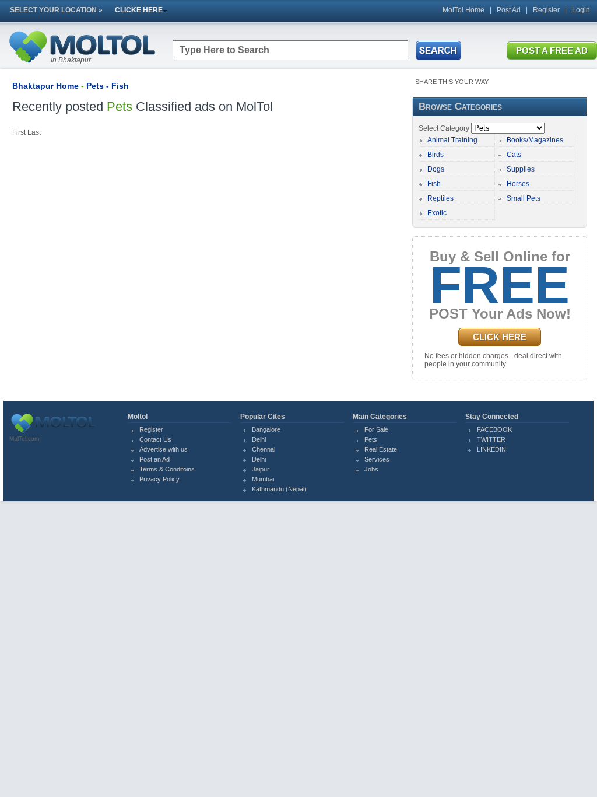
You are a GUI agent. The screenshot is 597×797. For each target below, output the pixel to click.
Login (581, 10)
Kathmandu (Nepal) (279, 488)
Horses (518, 184)
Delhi (259, 439)
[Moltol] (81, 65)
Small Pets (523, 198)
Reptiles (440, 198)
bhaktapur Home (45, 85)
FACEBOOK (494, 429)
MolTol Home (463, 10)
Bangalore (266, 429)
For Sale (376, 429)
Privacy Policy (159, 479)
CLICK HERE (499, 337)
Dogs (435, 169)
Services (376, 459)
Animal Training (452, 140)
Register (546, 10)
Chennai (263, 449)
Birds (435, 155)
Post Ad (509, 10)
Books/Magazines (535, 140)
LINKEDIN (491, 449)
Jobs (371, 469)
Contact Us (155, 439)
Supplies (521, 169)
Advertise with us (163, 449)
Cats (514, 155)
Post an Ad (154, 459)
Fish (434, 184)
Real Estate (380, 449)
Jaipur (260, 469)
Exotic (437, 213)
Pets (370, 439)
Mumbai (263, 479)
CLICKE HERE (139, 10)
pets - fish (107, 85)
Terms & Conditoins (167, 469)
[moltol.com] (53, 433)
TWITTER (491, 439)
